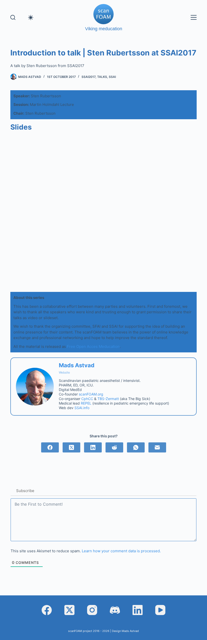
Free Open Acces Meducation (93, 346)
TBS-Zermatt (108, 399)
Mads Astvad (76, 365)
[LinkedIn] (93, 447)
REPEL (86, 403)
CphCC (87, 399)
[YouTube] (160, 610)
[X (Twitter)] (71, 447)
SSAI (112, 77)
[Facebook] (50, 447)
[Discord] (115, 610)
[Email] (157, 447)
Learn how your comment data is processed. (121, 550)
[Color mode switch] (30, 17)
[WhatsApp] (136, 447)
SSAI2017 (88, 77)
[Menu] (194, 17)
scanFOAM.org (91, 394)
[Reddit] (114, 447)
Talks (102, 77)
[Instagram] (92, 610)
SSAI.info (81, 408)
